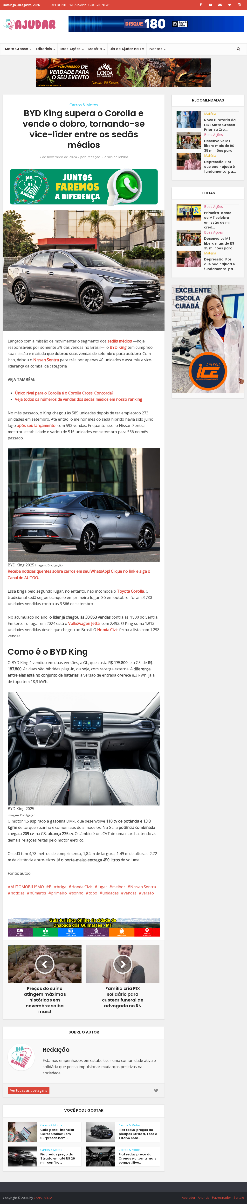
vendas (130, 893)
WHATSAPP (77, 5)
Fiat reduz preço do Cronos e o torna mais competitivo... (137, 1158)
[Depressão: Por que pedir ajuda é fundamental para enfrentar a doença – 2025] (190, 161)
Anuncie (204, 1197)
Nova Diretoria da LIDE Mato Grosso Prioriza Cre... (220, 125)
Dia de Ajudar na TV (127, 48)
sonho (77, 893)
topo (93, 893)
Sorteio (238, 1197)
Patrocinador (221, 1197)
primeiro (59, 893)
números (38, 893)
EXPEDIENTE (58, 5)
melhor (118, 886)
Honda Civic (81, 886)
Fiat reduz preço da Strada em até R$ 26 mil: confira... (57, 1158)
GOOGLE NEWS (99, 5)
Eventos (155, 48)
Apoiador (188, 1197)
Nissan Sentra (143, 886)
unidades (110, 893)
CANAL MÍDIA (43, 1198)
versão (148, 893)
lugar (102, 886)
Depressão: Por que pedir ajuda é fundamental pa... (220, 166)
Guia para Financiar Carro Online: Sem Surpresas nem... (57, 1134)
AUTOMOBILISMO (27, 886)
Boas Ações (70, 48)
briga (61, 886)
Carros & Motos (83, 105)
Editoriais (44, 48)
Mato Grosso (16, 48)
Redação (93, 157)
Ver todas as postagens (28, 1090)
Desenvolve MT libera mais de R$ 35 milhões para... (219, 146)
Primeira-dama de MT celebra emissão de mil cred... (218, 220)
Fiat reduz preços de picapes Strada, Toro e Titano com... (138, 1134)
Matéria (95, 48)
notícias (18, 893)
